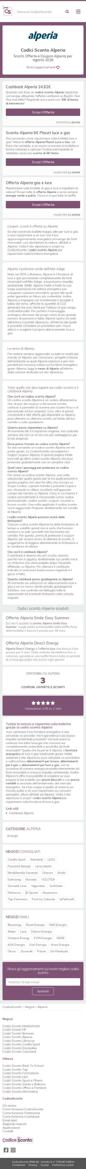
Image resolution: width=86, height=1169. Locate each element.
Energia (13, 836)
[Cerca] (67, 11)
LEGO (51, 859)
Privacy (33, 1165)
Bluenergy (14, 925)
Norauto (31, 879)
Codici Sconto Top (15, 1069)
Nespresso (50, 893)
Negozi (29, 1007)
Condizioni (18, 1165)
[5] (53, 703)
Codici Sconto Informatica (20, 1091)
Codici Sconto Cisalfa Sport (21, 1044)
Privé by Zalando (43, 899)
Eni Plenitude (59, 951)
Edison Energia (41, 931)
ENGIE (61, 938)
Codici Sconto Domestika (20, 1048)
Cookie (44, 1165)
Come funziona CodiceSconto (23, 1109)
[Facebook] (6, 1150)
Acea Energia (60, 945)
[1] (33, 703)
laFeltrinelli (67, 899)
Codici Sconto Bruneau (18, 1033)
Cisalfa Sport (16, 859)
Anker (12, 931)
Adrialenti (36, 859)
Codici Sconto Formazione (21, 1073)
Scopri (43, 112)
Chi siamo (9, 1105)
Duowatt (26, 951)
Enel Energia (37, 945)
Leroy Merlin (43, 866)
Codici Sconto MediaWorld (21, 1026)
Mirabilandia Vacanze (23, 873)
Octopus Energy (18, 938)
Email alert (10, 1120)
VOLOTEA (48, 879)
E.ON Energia (43, 938)
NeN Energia (57, 925)
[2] (38, 703)
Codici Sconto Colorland (19, 1052)
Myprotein (38, 886)
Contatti (8, 1131)
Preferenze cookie (63, 1165)
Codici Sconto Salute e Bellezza (24, 1084)
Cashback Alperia (21, 813)
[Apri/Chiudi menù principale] (78, 11)
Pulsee (41, 951)
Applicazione (11, 1128)
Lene (23, 931)
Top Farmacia (17, 899)
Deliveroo (14, 893)
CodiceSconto (12, 1007)
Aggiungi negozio (15, 1124)
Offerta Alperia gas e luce (29, 182)
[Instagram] (13, 1150)
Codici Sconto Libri (15, 1077)
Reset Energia (35, 925)
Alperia (42, 1007)
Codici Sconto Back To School (23, 1066)
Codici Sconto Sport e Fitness (23, 1080)
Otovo (12, 951)
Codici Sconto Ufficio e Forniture (24, 1088)
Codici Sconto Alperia (17, 1037)
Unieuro (47, 873)
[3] (43, 703)
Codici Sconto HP (14, 1029)
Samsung (14, 879)
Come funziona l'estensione (21, 1113)
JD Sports (31, 893)
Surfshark (56, 886)
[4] (48, 703)
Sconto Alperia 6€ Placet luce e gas (38, 132)
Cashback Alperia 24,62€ (28, 86)
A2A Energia (16, 945)
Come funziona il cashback (21, 1116)
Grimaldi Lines (17, 886)
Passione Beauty (19, 866)
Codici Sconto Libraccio (19, 1041)
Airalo (61, 873)
